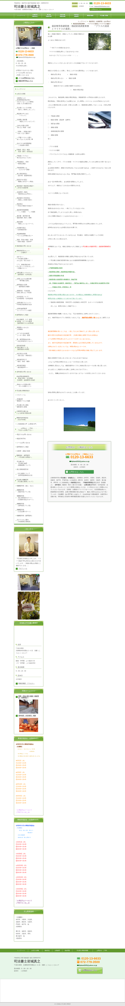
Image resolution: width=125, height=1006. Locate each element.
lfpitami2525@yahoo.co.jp (101, 6)
